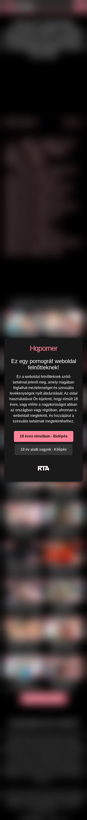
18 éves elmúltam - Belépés (44, 436)
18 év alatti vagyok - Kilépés (43, 449)
